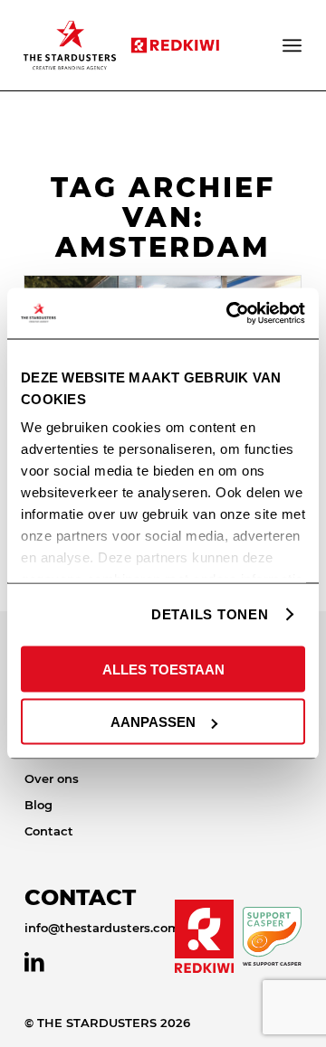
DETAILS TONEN (210, 614)
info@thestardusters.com (102, 927)
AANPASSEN (153, 722)
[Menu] (293, 45)
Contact (48, 831)
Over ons (51, 778)
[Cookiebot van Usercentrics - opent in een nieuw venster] (230, 313)
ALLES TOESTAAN (163, 668)
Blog (38, 804)
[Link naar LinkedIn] (34, 962)
